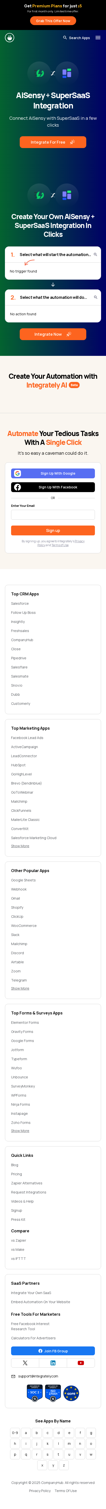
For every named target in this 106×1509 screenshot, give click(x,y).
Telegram (19, 980)
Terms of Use (60, 545)
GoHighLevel (21, 774)
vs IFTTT (18, 1258)
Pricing (16, 1174)
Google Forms (22, 1040)
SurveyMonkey (23, 1086)
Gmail (15, 898)
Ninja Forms (20, 1104)
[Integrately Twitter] (25, 1362)
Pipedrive (18, 658)
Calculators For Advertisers (33, 1338)
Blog (14, 1164)
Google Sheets (23, 880)
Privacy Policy (40, 1490)
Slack (15, 934)
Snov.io (16, 685)
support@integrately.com (38, 1376)
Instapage (19, 1113)
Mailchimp (19, 801)
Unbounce (19, 1077)
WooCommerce (24, 925)
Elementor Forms (25, 1022)
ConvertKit (20, 828)
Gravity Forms (22, 1031)
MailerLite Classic (25, 819)
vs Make (17, 1249)
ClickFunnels (21, 810)
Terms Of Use (65, 1490)
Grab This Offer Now (53, 20)
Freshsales (20, 630)
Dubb (15, 694)
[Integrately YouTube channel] (81, 1362)
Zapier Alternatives (26, 1183)
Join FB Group (56, 1351)
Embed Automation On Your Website (40, 1301)
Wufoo (16, 1068)
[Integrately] (10, 37)
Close (16, 649)
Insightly (18, 621)
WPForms (18, 1095)
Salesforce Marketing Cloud (33, 837)
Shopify (17, 907)
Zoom (16, 971)
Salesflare (19, 667)
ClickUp (17, 916)
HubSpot (18, 765)
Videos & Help (22, 1201)
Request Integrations (28, 1192)
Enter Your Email (23, 506)
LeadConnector (24, 756)
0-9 (15, 1432)
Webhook (19, 889)
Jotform (17, 1049)
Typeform (19, 1058)
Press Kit (18, 1219)
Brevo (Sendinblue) (26, 783)
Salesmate (20, 676)
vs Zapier (18, 1240)
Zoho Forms (21, 1122)
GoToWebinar (22, 792)
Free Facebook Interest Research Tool (30, 1326)
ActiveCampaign (24, 746)
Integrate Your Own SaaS (31, 1292)
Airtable (17, 962)
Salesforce (20, 603)
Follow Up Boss (23, 612)
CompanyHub (22, 639)
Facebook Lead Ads (27, 737)
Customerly (20, 703)
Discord (17, 953)
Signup (16, 1210)
